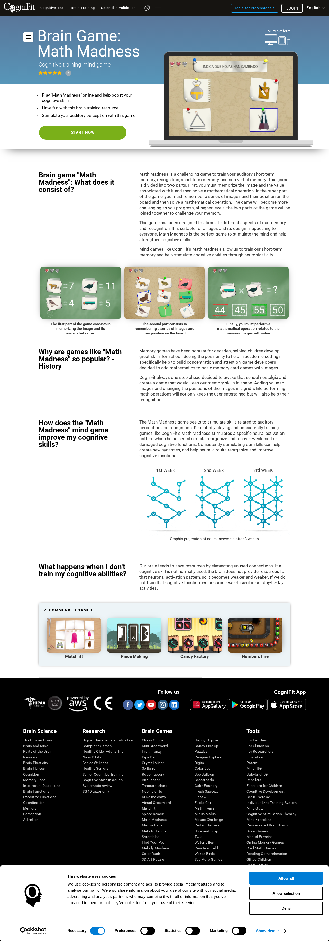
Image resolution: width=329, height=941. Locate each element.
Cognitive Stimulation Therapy (271, 814)
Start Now (83, 132)
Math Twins (204, 808)
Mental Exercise (259, 837)
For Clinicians (257, 746)
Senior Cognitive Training (103, 774)
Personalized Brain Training (269, 825)
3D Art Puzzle (153, 859)
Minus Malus (205, 814)
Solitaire (149, 768)
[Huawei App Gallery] (209, 704)
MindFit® (254, 768)
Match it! (149, 808)
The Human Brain (37, 740)
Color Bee (203, 768)
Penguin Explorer (209, 757)
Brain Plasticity (35, 763)
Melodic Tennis (154, 831)
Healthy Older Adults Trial (103, 751)
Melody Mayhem (155, 848)
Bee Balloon (204, 774)
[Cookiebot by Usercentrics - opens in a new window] (33, 931)
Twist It (201, 837)
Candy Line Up (206, 746)
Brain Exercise (258, 797)
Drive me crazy (154, 797)
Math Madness (154, 819)
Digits (199, 763)
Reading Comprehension (266, 854)
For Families (256, 740)
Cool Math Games (261, 848)
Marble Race (152, 825)
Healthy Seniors (95, 768)
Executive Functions (39, 797)
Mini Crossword (155, 746)
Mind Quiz (254, 808)
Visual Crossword (156, 803)
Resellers (253, 780)
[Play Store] (248, 704)
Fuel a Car (203, 803)
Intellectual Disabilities (41, 786)
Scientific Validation (118, 8)
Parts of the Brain (37, 751)
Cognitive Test (52, 8)
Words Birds (205, 854)
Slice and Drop (206, 831)
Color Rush (151, 854)
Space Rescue (153, 814)
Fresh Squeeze (207, 791)
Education (254, 757)
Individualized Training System (271, 803)
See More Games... (210, 859)
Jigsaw (201, 797)
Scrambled (151, 837)
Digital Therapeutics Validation (108, 740)
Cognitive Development (265, 791)
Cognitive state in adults (103, 780)
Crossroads (204, 780)
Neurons (30, 757)
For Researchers (259, 751)
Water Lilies (204, 842)
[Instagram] (162, 705)
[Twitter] (139, 705)
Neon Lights (152, 791)
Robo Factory (153, 774)
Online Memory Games (265, 842)
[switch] (147, 931)
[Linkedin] (174, 705)
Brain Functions (36, 791)
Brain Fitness (34, 768)
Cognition (31, 774)
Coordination (34, 803)
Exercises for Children (264, 786)
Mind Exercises (258, 819)
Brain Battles (257, 865)
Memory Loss (34, 780)
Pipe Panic (150, 757)
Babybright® (257, 774)
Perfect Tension (207, 825)
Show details (267, 931)
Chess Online (152, 740)
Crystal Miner (153, 763)
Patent (252, 763)
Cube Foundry (206, 786)
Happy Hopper (206, 740)
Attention (31, 819)
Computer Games (97, 746)
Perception (32, 814)
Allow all (286, 878)
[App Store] (286, 704)
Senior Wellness (95, 763)
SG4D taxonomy (96, 791)
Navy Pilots (92, 757)
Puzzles (201, 751)
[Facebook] (127, 705)
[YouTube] (150, 705)
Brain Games (257, 831)
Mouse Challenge (209, 819)
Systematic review (98, 786)
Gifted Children (258, 859)
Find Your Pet (153, 842)
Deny (286, 908)
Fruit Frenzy (152, 751)
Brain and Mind (35, 746)
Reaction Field (206, 848)
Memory (30, 808)
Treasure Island (154, 786)
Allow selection (286, 893)
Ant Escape (151, 780)
